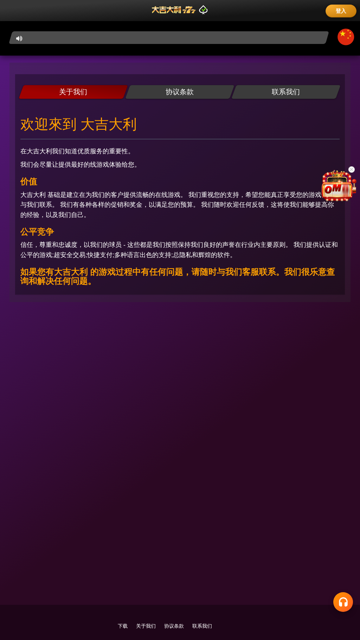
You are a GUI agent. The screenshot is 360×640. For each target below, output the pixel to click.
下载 (123, 626)
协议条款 (174, 626)
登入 (341, 11)
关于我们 (146, 626)
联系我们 (202, 626)
